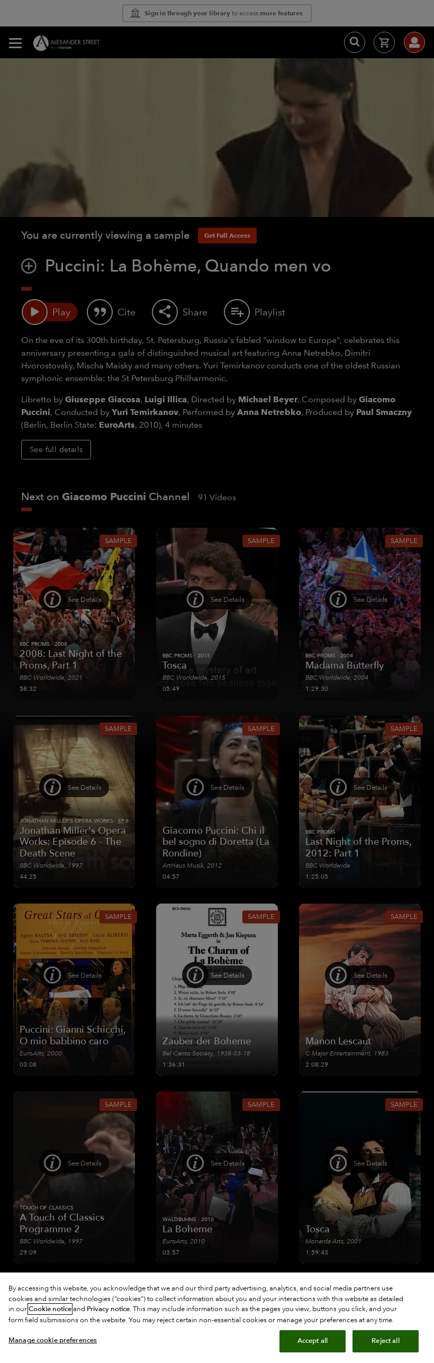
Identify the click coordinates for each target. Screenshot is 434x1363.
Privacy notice (108, 1309)
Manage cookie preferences (52, 1340)
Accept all (312, 1341)
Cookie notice (50, 1309)
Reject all (385, 1341)
